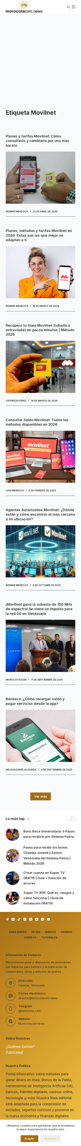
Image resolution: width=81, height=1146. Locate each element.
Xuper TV (30, 937)
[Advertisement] (40, 56)
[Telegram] (7, 919)
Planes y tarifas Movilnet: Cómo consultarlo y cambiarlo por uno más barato (37, 140)
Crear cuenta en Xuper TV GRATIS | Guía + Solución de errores (44, 878)
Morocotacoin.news (31, 1023)
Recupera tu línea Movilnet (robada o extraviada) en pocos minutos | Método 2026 (40, 330)
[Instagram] (24, 919)
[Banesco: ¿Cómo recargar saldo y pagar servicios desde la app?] (40, 736)
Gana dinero (18, 932)
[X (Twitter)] (13, 919)
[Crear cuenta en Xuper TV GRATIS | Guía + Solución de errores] (12, 878)
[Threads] (30, 919)
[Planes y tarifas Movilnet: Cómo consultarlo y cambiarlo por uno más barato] (40, 178)
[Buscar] (68, 7)
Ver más (40, 796)
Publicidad (14, 1052)
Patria (35, 932)
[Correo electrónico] (48, 919)
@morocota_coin (29, 1010)
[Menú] (73, 7)
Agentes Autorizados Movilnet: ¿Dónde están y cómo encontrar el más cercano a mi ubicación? (40, 514)
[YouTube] (36, 919)
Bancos (50, 932)
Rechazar (50, 1138)
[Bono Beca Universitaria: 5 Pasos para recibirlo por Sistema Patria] (12, 834)
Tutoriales (49, 937)
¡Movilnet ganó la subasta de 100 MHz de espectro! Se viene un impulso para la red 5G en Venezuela (39, 609)
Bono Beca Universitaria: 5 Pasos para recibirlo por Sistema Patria (49, 834)
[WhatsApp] (42, 919)
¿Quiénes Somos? (20, 1046)
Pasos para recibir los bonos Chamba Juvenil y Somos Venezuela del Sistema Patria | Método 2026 (47, 855)
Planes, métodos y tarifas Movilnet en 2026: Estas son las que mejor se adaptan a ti (39, 235)
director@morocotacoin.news (38, 998)
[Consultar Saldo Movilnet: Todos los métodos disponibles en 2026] (40, 457)
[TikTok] (18, 919)
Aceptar (29, 1138)
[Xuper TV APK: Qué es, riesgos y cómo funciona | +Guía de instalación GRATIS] (12, 898)
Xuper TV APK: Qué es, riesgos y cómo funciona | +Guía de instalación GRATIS (48, 898)
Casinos (66, 932)
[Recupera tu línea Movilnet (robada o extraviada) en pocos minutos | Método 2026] (40, 367)
